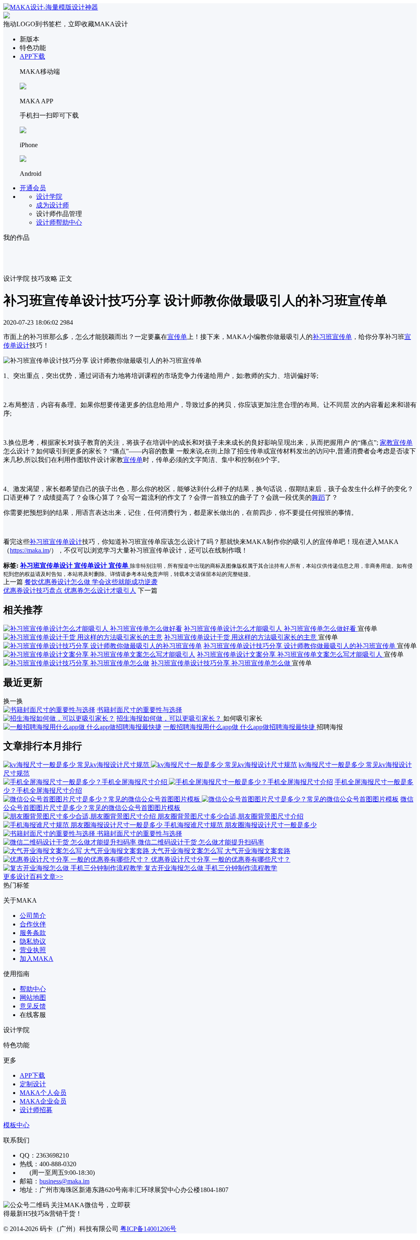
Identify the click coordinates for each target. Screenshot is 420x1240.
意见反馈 (33, 1006)
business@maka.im (64, 1181)
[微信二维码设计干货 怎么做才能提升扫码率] (70, 842)
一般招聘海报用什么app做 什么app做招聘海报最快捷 (240, 727)
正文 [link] (65, 278)
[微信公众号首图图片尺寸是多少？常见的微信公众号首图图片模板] (201, 799)
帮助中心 (33, 988)
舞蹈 (318, 497)
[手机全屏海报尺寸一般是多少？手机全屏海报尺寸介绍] (168, 781)
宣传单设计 (91, 565)
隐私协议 (33, 941)
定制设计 (33, 1084)
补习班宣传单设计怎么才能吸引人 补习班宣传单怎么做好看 (271, 628)
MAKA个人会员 (43, 1092)
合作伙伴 (33, 924)
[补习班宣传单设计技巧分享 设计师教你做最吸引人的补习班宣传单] (102, 645)
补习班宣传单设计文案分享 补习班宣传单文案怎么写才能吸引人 (290, 654)
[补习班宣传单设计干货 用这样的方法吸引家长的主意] (82, 637)
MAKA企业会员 (43, 1101)
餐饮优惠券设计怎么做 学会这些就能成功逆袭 (91, 581)
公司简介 (33, 915)
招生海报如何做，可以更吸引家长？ (169, 718)
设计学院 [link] (16, 278)
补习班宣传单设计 (56, 541)
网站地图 (33, 997)
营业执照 (33, 949)
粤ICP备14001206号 (148, 1228)
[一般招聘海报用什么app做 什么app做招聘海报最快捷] (82, 727)
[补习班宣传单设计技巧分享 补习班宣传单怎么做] (76, 663)
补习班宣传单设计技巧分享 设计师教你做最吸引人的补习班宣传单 (300, 645)
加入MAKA (36, 958)
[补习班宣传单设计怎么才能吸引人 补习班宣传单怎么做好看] (92, 628)
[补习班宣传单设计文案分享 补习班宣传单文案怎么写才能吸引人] (99, 654)
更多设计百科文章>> (33, 876)
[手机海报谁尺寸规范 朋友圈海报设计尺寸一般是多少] (83, 824)
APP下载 (32, 56)
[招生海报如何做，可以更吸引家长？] (59, 718)
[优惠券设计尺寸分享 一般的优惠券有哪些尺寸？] (77, 859)
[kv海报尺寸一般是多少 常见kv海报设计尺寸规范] (150, 764)
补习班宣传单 (332, 336)
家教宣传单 (396, 442)
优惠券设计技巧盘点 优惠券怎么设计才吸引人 (69, 590)
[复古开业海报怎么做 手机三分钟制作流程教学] (73, 868)
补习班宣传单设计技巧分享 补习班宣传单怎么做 (221, 663)
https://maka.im (29, 550)
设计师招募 (36, 1109)
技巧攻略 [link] (44, 278)
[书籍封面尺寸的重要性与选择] (49, 709)
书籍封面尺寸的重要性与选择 (139, 709)
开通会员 (33, 187)
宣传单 (177, 336)
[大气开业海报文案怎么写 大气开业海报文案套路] (77, 850)
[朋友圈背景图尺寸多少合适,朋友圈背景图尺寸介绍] (80, 816)
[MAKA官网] (50, 7)
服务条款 (33, 932)
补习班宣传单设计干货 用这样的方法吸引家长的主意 (241, 637)
